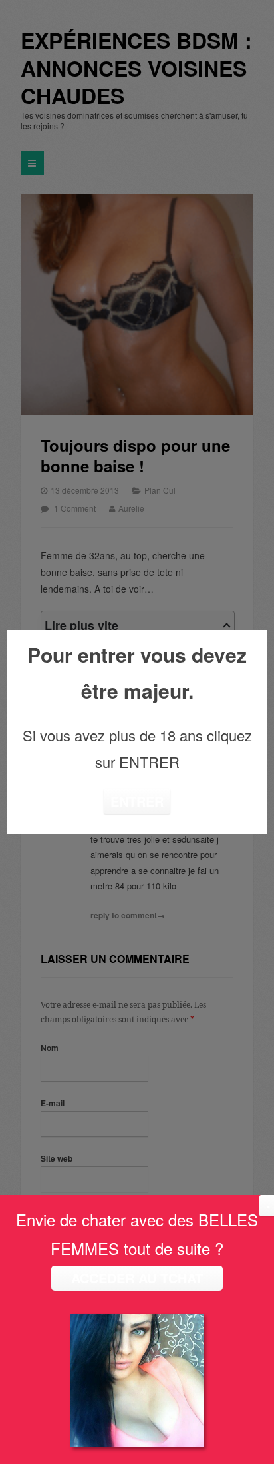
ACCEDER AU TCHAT (137, 1277)
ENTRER (137, 801)
